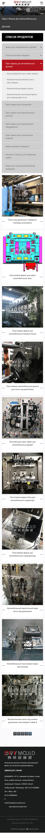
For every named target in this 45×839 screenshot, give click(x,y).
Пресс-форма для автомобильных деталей (20, 65)
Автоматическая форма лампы (20, 89)
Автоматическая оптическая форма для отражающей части (22, 96)
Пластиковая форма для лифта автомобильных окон (22, 276)
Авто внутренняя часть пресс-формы (22, 74)
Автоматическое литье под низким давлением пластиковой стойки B (23, 720)
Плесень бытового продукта (18, 55)
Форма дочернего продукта (17, 147)
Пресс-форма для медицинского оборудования (20, 125)
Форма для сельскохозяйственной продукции (20, 167)
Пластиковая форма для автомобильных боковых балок (22, 332)
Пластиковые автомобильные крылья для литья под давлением (22, 387)
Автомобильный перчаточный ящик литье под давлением (22, 609)
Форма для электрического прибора (21, 47)
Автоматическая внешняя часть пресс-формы (20, 81)
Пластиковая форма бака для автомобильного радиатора (22, 498)
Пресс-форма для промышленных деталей (20, 114)
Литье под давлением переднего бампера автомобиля (22, 221)
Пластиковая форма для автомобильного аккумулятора (22, 554)
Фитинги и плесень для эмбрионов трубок (21, 156)
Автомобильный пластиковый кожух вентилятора (22, 665)
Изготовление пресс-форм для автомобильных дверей (23, 443)
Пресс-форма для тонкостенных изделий (19, 136)
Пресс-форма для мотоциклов (18, 105)
